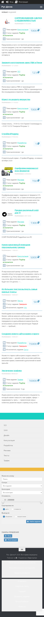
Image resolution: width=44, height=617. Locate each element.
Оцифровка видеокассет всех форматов (26, 169)
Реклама (20, 180)
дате (7, 509)
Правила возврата (22, 573)
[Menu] (41, 7)
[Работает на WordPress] (16, 558)
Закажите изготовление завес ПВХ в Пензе (22, 62)
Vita (25, 308)
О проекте (22, 581)
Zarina (26, 350)
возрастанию (22, 516)
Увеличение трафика (12, 370)
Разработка (21, 143)
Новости (22, 606)
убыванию (9, 516)
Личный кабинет (22, 601)
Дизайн (6, 435)
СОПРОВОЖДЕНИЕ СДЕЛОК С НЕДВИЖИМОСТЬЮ (28, 19)
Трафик (20, 380)
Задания (22, 591)
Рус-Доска (6, 6)
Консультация (22, 30)
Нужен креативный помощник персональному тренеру (16, 246)
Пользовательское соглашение (22, 568)
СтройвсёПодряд (10, 134)
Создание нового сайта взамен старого (20, 334)
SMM (6, 430)
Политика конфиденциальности (22, 563)
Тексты (20, 301)
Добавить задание (22, 596)
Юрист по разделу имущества (16, 99)
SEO (18, 72)
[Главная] (2, 2)
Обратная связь (22, 586)
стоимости (17, 509)
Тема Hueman (32, 558)
